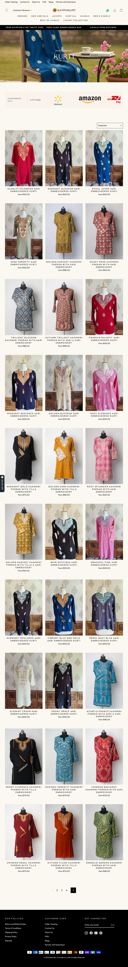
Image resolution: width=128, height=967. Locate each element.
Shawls (85, 16)
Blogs (51, 2)
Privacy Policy (10, 936)
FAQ (44, 2)
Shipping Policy (11, 932)
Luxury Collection (76, 20)
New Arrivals (39, 16)
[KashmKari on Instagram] (86, 932)
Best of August (50, 20)
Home (58, 50)
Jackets (57, 16)
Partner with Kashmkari (66, 2)
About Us (36, 2)
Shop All (71, 16)
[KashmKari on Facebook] (91, 932)
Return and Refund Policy (15, 924)
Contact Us (25, 2)
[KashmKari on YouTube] (96, 932)
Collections (66, 50)
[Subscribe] (112, 925)
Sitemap (8, 940)
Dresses (23, 16)
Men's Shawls (101, 16)
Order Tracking (11, 2)
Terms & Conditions (13, 928)
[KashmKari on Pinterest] (100, 932)
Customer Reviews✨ (22, 10)
